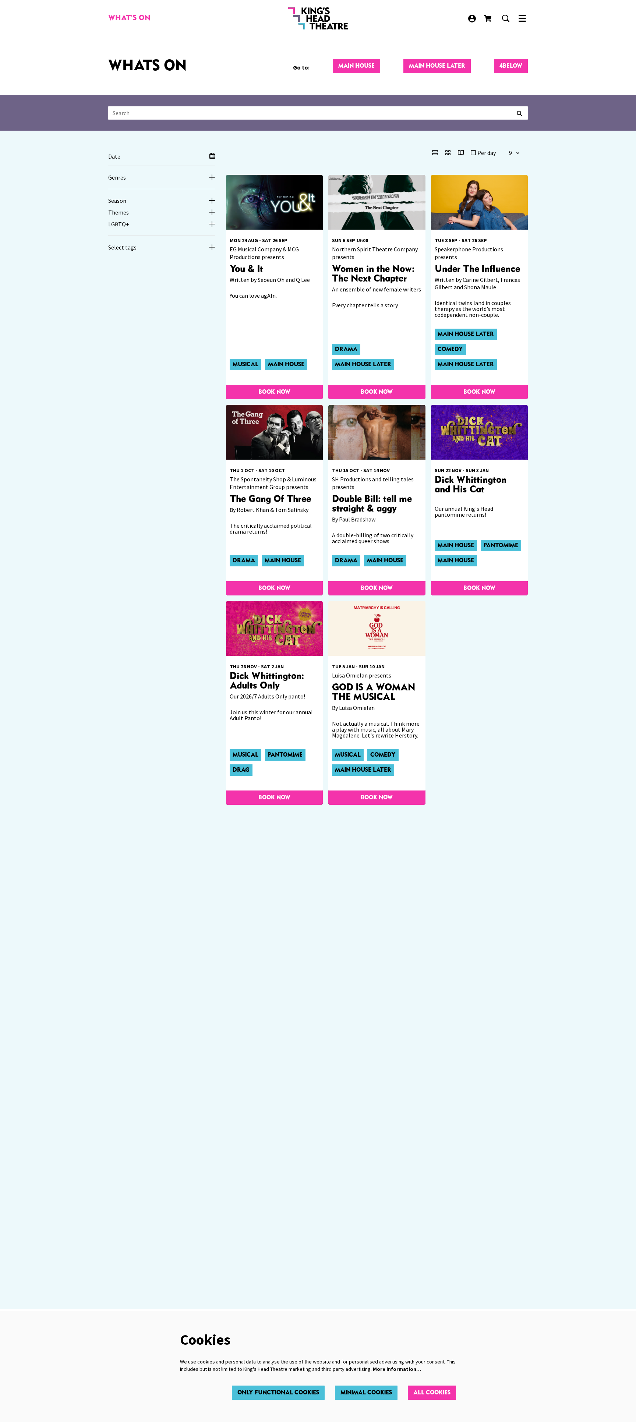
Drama (346, 349)
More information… (397, 1369)
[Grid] (447, 152)
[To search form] (505, 18)
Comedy (450, 349)
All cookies (432, 1393)
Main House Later (437, 66)
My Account (472, 18)
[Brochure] (460, 152)
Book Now (274, 392)
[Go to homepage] (318, 18)
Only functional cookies (278, 1393)
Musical (245, 364)
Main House (356, 66)
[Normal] (435, 152)
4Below (510, 66)
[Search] (519, 113)
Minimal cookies (366, 1393)
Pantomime (501, 545)
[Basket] (488, 18)
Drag (241, 770)
